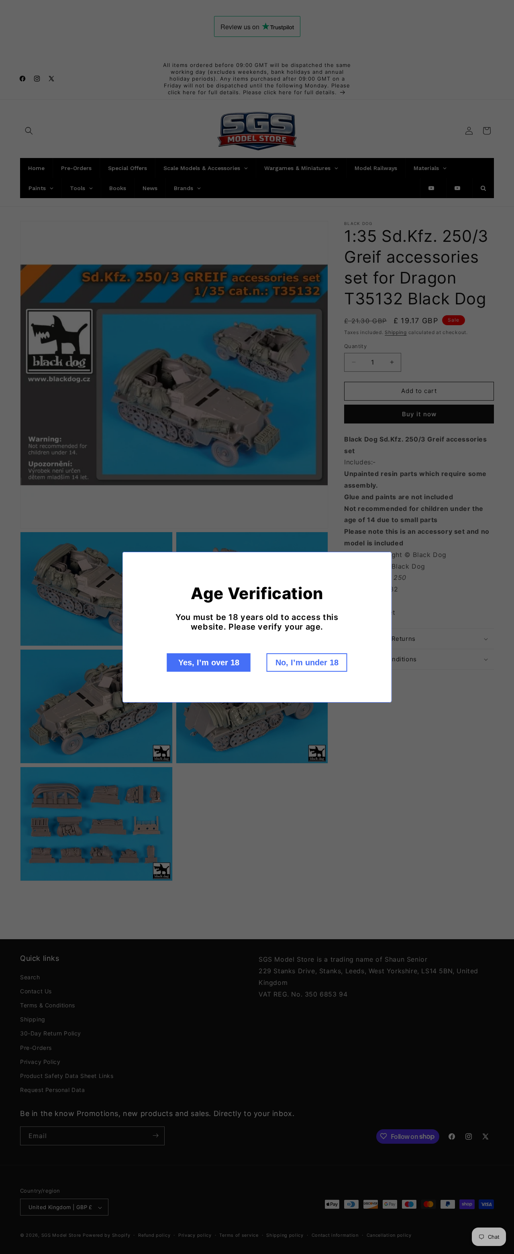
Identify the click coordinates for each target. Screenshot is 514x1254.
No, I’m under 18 (307, 662)
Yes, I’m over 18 (208, 662)
